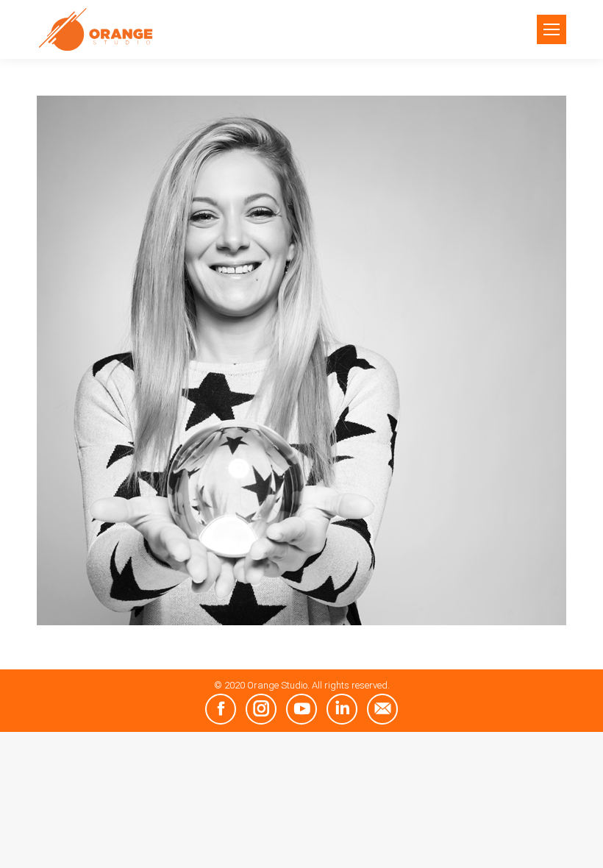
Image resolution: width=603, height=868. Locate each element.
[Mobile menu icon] (551, 29)
